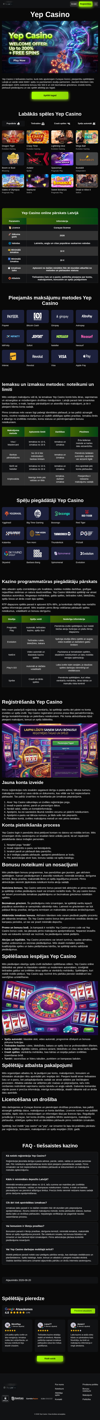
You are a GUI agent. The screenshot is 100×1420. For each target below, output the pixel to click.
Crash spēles (60, 123)
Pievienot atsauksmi (83, 1311)
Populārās (11, 123)
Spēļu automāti (85, 123)
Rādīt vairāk (50, 1359)
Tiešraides (36, 123)
